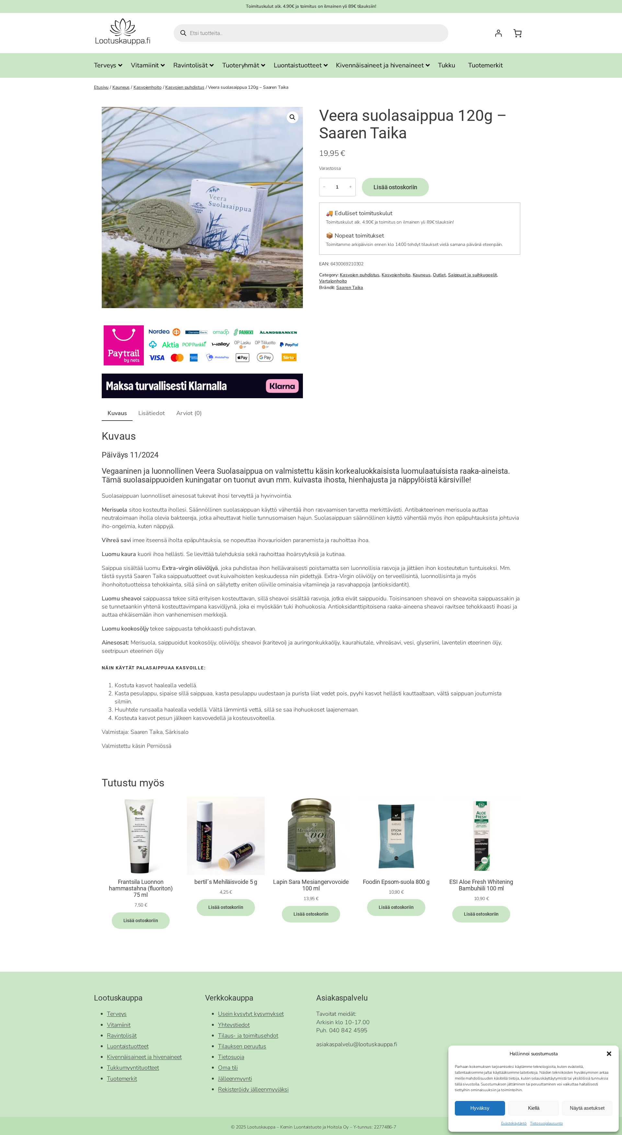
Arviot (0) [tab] (189, 413)
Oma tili (228, 1067)
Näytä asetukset (587, 1108)
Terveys (117, 1014)
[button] (609, 1053)
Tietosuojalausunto (546, 1123)
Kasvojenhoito (147, 87)
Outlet (439, 275)
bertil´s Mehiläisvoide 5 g (225, 882)
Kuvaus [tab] (117, 413)
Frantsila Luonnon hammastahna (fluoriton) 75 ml (141, 888)
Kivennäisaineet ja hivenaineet (144, 1057)
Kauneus (121, 87)
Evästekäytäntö (514, 1123)
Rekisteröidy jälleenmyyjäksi (253, 1089)
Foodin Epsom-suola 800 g (396, 882)
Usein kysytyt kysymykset (251, 1014)
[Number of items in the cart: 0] (517, 33)
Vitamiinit (119, 1025)
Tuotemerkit (122, 1079)
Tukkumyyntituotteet (133, 1067)
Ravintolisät (122, 1035)
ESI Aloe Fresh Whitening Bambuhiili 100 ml (481, 885)
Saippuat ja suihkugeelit (472, 275)
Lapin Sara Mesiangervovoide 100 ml (311, 885)
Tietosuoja (231, 1057)
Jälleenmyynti (235, 1079)
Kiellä (533, 1108)
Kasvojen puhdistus (184, 87)
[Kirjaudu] (498, 33)
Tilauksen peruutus (242, 1046)
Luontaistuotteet (127, 1046)
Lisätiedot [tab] (151, 413)
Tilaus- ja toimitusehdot (248, 1035)
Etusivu (101, 87)
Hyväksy (480, 1108)
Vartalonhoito (333, 281)
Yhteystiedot (234, 1025)
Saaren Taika (349, 287)
